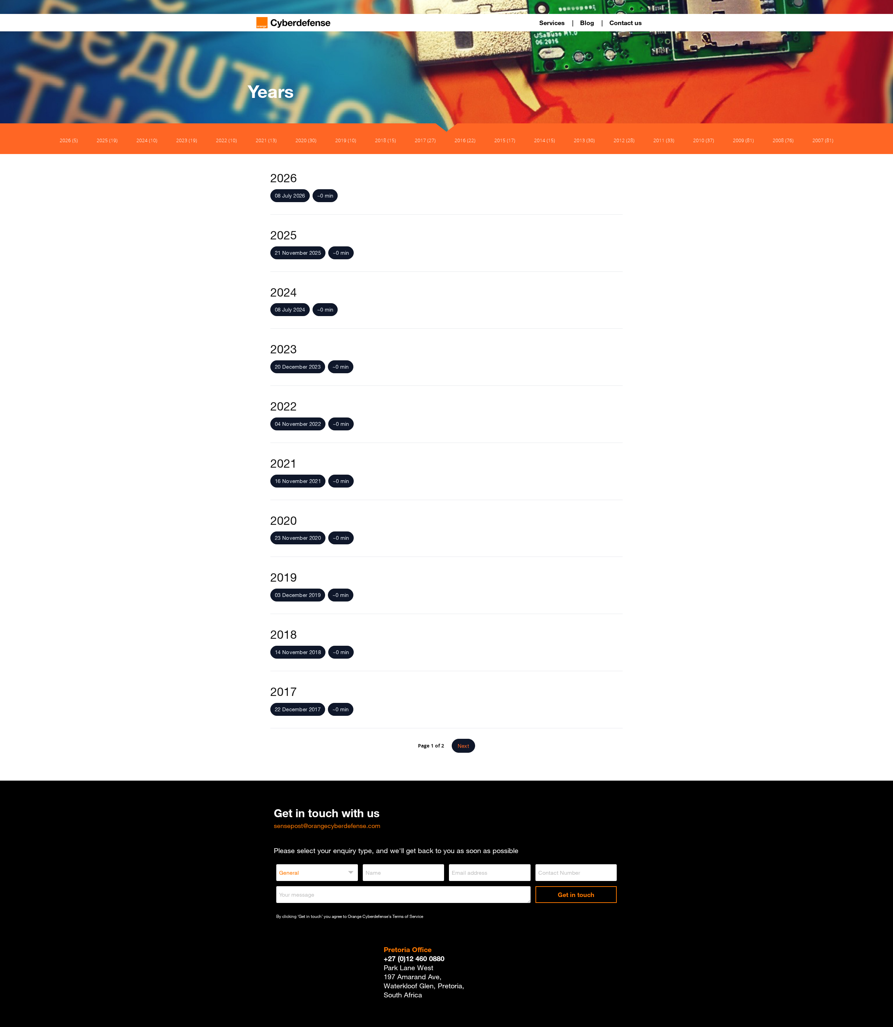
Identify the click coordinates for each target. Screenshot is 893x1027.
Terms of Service (407, 916)
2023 (283, 349)
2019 (283, 577)
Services (552, 22)
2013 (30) (584, 140)
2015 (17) (504, 140)
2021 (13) (266, 140)
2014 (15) (544, 140)
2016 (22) (465, 140)
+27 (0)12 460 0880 (414, 958)
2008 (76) (783, 140)
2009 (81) (743, 140)
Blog (587, 22)
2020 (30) (305, 140)
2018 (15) (385, 140)
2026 (283, 177)
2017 (283, 691)
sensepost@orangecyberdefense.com (327, 825)
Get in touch (576, 894)
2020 (283, 520)
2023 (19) (186, 140)
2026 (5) (69, 140)
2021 (283, 463)
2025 (283, 235)
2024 (283, 292)
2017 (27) (425, 140)
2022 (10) (226, 140)
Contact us (625, 22)
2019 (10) (345, 140)
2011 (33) (663, 140)
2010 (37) (703, 140)
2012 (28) (624, 140)
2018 (283, 634)
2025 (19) (107, 140)
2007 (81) (822, 140)
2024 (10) (146, 140)
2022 (283, 406)
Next (463, 746)
